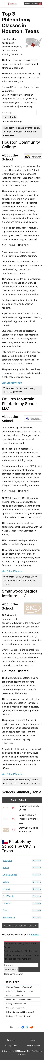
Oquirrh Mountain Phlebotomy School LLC (28, 819)
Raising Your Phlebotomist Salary (18, 1016)
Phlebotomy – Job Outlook (16, 1008)
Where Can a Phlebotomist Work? (19, 999)
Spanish (35, 934)
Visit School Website (12, 382)
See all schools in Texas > (20, 925)
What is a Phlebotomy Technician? (19, 987)
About (33, 1040)
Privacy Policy (11, 1045)
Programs (11, 1040)
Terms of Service (33, 1045)
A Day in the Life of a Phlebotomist (19, 991)
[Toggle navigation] (4, 3)
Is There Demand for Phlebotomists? (20, 1012)
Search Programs (31, 4)
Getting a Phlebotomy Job (16, 1004)
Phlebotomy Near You (26, 1051)
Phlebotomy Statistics (14, 995)
